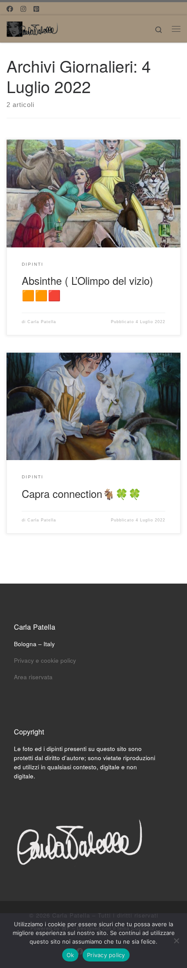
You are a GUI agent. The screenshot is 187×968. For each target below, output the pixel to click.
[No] (176, 940)
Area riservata (33, 677)
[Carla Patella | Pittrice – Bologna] (33, 27)
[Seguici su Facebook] (10, 8)
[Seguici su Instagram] (23, 8)
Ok (70, 954)
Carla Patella (41, 322)
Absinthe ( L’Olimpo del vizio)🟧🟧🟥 (87, 287)
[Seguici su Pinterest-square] (36, 8)
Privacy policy (106, 954)
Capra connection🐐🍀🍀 (81, 493)
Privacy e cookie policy (45, 660)
